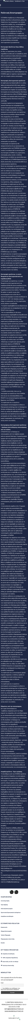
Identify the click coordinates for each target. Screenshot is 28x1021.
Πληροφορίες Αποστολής (7, 939)
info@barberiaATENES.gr (13, 1009)
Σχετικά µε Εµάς (5, 900)
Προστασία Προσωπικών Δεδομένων (11, 912)
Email (2, 982)
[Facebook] (12, 892)
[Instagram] (16, 892)
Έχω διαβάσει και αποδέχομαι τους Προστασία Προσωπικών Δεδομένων (10, 989)
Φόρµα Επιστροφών (6, 931)
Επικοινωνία (4, 927)
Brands (3, 942)
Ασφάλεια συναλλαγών (7, 916)
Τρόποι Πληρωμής (5, 935)
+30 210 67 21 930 (14, 1006)
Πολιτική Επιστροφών (7, 908)
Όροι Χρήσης (4, 904)
